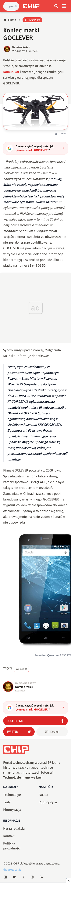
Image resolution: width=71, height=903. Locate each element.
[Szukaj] (56, 6)
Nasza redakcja (14, 828)
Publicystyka (48, 802)
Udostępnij (15, 721)
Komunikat (11, 72)
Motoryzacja (12, 810)
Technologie (12, 795)
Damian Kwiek (21, 47)
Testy (7, 802)
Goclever (21, 668)
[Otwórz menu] (64, 6)
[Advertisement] (36, 893)
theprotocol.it (12, 869)
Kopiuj (54, 731)
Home (12, 19)
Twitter (12, 731)
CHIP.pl (17, 863)
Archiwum (34, 19)
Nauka (43, 795)
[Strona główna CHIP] (31, 6)
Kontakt (9, 836)
